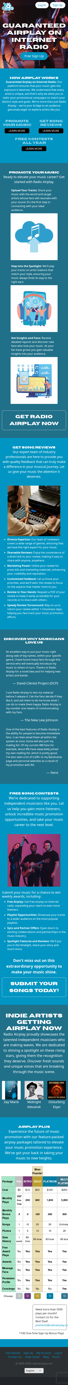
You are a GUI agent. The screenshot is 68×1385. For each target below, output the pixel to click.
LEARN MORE (17, 131)
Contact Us (15, 1357)
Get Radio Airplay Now (34, 420)
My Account (43, 1353)
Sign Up (58, 5)
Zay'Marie (11, 1102)
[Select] (19, 1296)
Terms (56, 1357)
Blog (46, 1357)
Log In (42, 5)
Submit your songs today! (34, 987)
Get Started (13, 1353)
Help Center (32, 1357)
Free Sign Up (34, 56)
